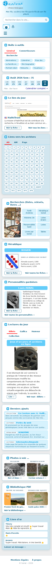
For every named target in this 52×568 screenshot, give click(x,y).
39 (32, 162)
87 (32, 183)
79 (32, 180)
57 (42, 169)
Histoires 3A (29, 218)
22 (27, 154)
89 (42, 183)
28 (17, 158)
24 (37, 154)
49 (42, 165)
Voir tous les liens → (38, 128)
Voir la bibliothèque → (14, 510)
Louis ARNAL (26, 288)
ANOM (38, 187)
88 (37, 183)
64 (37, 172)
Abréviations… (12, 60)
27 (12, 158)
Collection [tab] (14, 336)
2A (12, 154)
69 (22, 176)
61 (22, 172)
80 (37, 180)
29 (22, 158)
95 (32, 187)
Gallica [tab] (23, 331)
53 (22, 169)
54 (27, 169)
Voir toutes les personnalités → (19, 315)
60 (17, 172)
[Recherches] (12, 222)
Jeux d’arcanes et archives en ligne (26, 343)
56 (37, 169)
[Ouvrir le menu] (5, 33)
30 (27, 158)
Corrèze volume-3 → (37, 478)
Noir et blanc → (14, 478)
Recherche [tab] (12, 55)
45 (22, 165)
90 (6, 187)
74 (6, 180)
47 (32, 165)
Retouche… (25, 68)
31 (32, 158)
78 (27, 180)
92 (17, 187)
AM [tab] (15, 142)
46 (27, 165)
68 (17, 176)
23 (32, 154)
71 (32, 176)
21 (22, 154)
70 (27, 176)
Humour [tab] (36, 331)
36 (17, 162)
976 (31, 190)
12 (12, 151)
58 (6, 172)
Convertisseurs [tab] (27, 51)
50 (6, 169)
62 (27, 172)
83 (12, 183)
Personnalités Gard (29, 226)
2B (17, 154)
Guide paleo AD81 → (37, 507)
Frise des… (39, 60)
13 (17, 151)
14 (22, 151)
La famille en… (12, 64)
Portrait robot (11, 68)
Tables (43, 232)
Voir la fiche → (13, 128)
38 (27, 162)
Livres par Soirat (29, 233)
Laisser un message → (15, 547)
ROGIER (26, 250)
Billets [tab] (12, 331)
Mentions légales (20, 560)
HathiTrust (14, 118)
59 (12, 172)
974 (25, 190)
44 (17, 165)
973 (19, 190)
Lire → (11, 397)
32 (37, 158)
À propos (36, 560)
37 (22, 162)
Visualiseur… (39, 68)
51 (12, 169)
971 (7, 190)
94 (27, 187)
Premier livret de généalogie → (14, 507)
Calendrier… (26, 60)
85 (22, 183)
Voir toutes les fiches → (36, 273)
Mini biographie (28, 64)
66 (6, 176)
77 (22, 180)
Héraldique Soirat (43, 212)
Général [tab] (10, 51)
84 (17, 183)
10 (43, 147)
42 (6, 165)
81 (42, 180)
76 (17, 180)
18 (42, 151)
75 (12, 180)
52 (17, 169)
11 (6, 151)
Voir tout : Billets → (36, 397)
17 (37, 151)
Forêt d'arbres (29, 212)
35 (12, 162)
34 (6, 162)
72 (37, 176)
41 (42, 162)
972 (13, 190)
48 (37, 165)
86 (27, 183)
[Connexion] (13, 26)
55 (32, 169)
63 (32, 172)
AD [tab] (8, 142)
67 (12, 176)
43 (12, 165)
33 (42, 158)
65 (42, 172)
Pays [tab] (24, 142)
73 (42, 176)
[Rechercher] (46, 20)
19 (6, 154)
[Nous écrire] (6, 26)
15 (27, 151)
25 (42, 154)
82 (6, 183)
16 (32, 151)
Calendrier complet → (37, 88)
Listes (43, 225)
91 (12, 187)
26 (6, 158)
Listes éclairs (43, 219)
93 (22, 187)
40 (37, 162)
